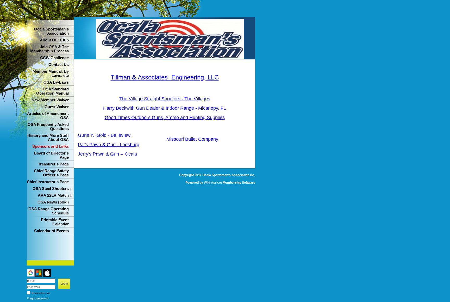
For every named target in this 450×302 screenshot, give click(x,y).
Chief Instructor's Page (48, 182)
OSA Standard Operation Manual (52, 91)
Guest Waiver (57, 107)
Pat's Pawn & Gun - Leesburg (108, 144)
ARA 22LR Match (53, 195)
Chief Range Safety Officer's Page (51, 173)
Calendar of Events (51, 231)
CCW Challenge (54, 58)
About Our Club (54, 40)
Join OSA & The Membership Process (49, 49)
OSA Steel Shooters (51, 189)
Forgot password (37, 298)
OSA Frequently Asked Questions (48, 126)
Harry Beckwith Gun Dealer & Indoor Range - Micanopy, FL (164, 108)
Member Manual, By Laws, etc (51, 73)
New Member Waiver (50, 100)
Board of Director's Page (51, 155)
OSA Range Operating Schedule (48, 211)
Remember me (41, 293)
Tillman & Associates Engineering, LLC (165, 77)
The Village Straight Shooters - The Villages (164, 98)
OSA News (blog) (53, 202)
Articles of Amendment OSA (48, 116)
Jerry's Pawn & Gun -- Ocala (107, 154)
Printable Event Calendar (55, 222)
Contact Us (58, 65)
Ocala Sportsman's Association (51, 31)
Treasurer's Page (53, 164)
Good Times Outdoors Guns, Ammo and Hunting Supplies (165, 117)
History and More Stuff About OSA (48, 137)
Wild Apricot (213, 182)
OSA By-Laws (56, 82)
